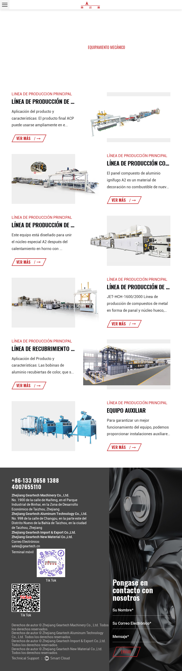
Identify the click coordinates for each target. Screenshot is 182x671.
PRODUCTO (77, 47)
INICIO (61, 47)
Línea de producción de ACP (46, 101)
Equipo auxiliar (126, 410)
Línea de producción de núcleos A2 (55, 224)
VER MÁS (24, 138)
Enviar (126, 652)
